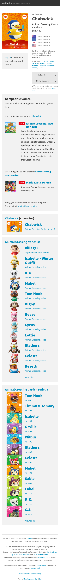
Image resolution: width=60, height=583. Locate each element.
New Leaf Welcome (46, 65)
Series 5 (41, 68)
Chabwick (36, 116)
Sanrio (34, 68)
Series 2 (35, 63)
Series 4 (49, 63)
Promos (35, 65)
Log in (8, 57)
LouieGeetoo (41, 565)
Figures (45, 61)
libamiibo (41, 557)
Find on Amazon (42, 81)
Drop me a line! (34, 568)
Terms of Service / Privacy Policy (30, 573)
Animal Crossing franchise (22, 242)
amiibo (29, 538)
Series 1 (53, 61)
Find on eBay (42, 75)
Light (36, 579)
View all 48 (30, 520)
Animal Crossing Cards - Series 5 (45, 25)
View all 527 (30, 377)
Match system (28, 579)
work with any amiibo (27, 206)
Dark (40, 579)
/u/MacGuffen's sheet (40, 555)
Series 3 (42, 63)
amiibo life (16, 3)
